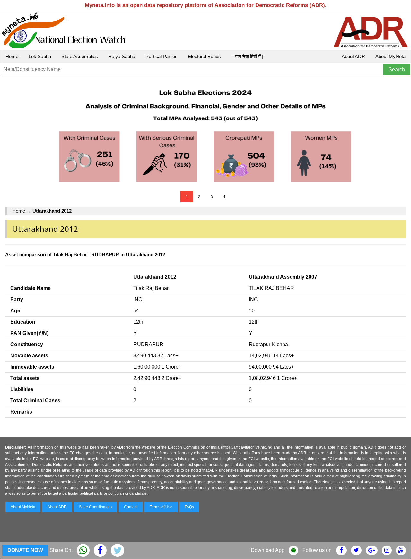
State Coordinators (95, 507)
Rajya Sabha (121, 56)
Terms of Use (161, 507)
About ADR (353, 56)
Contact (130, 507)
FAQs (189, 507)
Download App (267, 550)
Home (11, 56)
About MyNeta (390, 56)
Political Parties (161, 56)
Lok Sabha (40, 56)
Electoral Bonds (204, 56)
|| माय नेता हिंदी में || (248, 56)
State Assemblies (79, 56)
